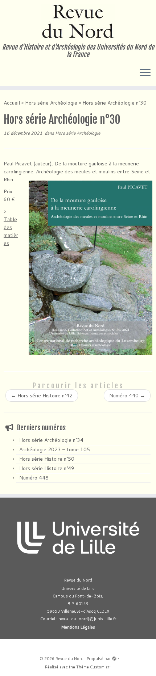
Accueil (12, 102)
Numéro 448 (34, 477)
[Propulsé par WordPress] (114, 657)
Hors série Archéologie (51, 102)
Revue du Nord (69, 659)
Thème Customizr (92, 667)
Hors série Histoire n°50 (46, 458)
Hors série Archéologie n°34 (51, 440)
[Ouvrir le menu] (145, 73)
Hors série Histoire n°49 (46, 468)
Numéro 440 (127, 395)
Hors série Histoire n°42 (42, 395)
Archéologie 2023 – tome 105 (54, 449)
